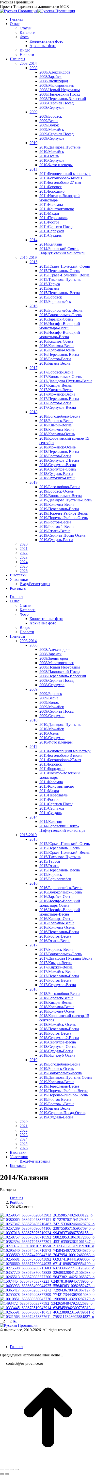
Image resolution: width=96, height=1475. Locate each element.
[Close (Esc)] (2, 1469)
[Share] (7, 1469)
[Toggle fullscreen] (12, 1469)
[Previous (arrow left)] (2, 1474)
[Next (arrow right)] (7, 1474)
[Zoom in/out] (17, 1469)
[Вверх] (48, 1464)
